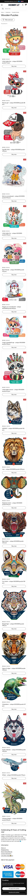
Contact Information (6, 853)
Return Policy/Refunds (6, 851)
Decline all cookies (14, 892)
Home (2, 12)
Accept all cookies (14, 888)
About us (3, 848)
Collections (8, 12)
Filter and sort (9, 20)
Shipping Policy (5, 850)
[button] (25, 5)
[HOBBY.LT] (14, 5)
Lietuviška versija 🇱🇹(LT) (7, 855)
